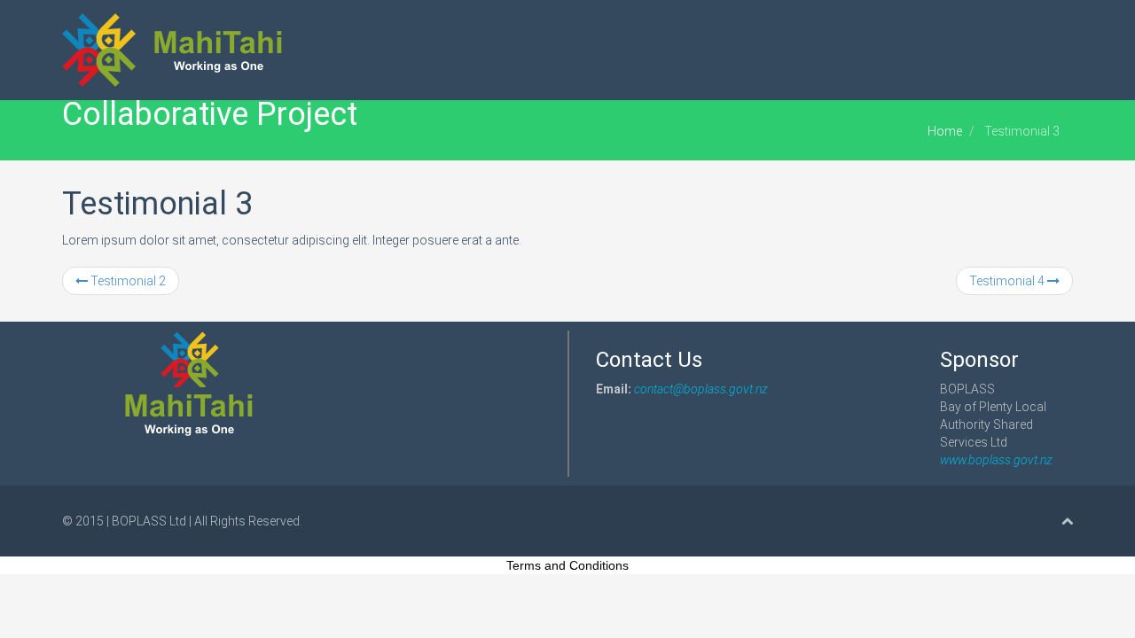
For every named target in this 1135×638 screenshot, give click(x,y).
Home (945, 131)
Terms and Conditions (567, 565)
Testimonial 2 (127, 281)
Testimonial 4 (1008, 281)
